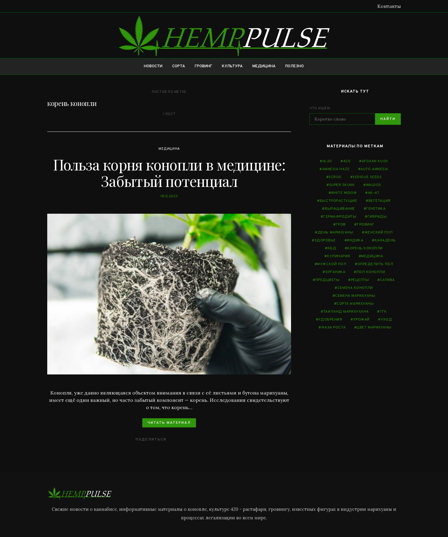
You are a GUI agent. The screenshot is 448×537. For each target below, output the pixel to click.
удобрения (330, 319)
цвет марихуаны (374, 327)
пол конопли (371, 272)
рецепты (360, 280)
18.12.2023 (169, 196)
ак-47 (373, 193)
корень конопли (365, 248)
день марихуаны (336, 232)
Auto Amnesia (374, 169)
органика (335, 272)
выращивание (340, 208)
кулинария (338, 256)
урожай (361, 319)
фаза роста (333, 327)
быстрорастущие (338, 200)
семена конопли (355, 288)
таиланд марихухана (346, 311)
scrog (335, 177)
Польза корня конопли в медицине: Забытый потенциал (169, 173)
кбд (332, 248)
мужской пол (331, 264)
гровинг (366, 224)
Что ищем (319, 108)
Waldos (373, 185)
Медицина (264, 66)
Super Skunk (342, 185)
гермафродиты (340, 216)
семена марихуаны (355, 295)
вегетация (379, 200)
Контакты (389, 6)
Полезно (294, 66)
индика (355, 240)
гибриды (377, 216)
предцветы (327, 280)
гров (341, 224)
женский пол (378, 232)
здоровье (325, 240)
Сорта (178, 66)
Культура (232, 66)
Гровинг (203, 66)
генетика (376, 208)
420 (347, 161)
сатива (387, 280)
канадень (385, 240)
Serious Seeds (367, 177)
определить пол (375, 264)
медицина (372, 256)
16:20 (327, 161)
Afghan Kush (375, 161)
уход (386, 319)
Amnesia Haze (336, 169)
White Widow (344, 193)
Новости (153, 66)
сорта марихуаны (355, 303)
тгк (383, 311)
